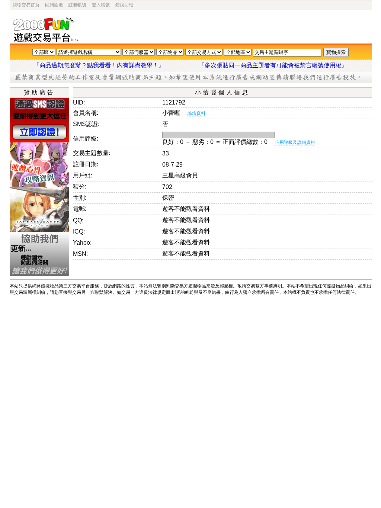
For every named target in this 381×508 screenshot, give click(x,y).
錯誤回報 (124, 4)
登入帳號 (101, 4)
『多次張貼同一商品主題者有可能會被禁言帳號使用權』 (273, 65)
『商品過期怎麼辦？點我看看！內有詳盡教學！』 (107, 65)
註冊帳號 (77, 4)
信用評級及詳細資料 (295, 142)
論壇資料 (196, 113)
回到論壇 (54, 4)
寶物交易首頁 (26, 4)
